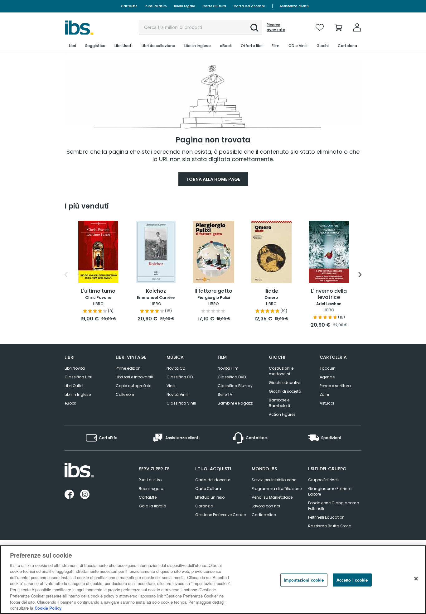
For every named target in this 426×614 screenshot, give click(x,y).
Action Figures (282, 414)
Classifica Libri (78, 377)
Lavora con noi (266, 506)
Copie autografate (133, 385)
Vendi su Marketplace (272, 497)
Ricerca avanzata (276, 27)
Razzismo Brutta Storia (329, 526)
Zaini (324, 394)
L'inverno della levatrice (329, 294)
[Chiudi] (416, 579)
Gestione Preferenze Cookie (220, 514)
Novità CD (176, 368)
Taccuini (328, 368)
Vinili (171, 385)
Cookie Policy (48, 608)
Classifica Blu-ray (235, 385)
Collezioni (125, 394)
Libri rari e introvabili (134, 377)
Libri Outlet (74, 385)
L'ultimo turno (98, 291)
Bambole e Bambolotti (279, 402)
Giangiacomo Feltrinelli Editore (330, 491)
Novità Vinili (177, 394)
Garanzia (204, 506)
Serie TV (225, 394)
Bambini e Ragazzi (236, 403)
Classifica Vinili (181, 403)
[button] (254, 28)
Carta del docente (249, 6)
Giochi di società (285, 391)
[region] (213, 579)
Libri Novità (75, 368)
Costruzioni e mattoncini (281, 371)
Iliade (271, 291)
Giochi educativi (284, 382)
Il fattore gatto (213, 291)
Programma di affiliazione (277, 488)
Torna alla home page (213, 179)
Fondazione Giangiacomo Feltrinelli (333, 505)
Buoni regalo (184, 6)
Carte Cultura (214, 6)
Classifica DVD (232, 377)
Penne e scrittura (335, 385)
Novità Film (228, 368)
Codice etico (264, 514)
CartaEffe (129, 6)
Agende (327, 377)
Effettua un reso (210, 497)
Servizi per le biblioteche (274, 479)
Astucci (327, 403)
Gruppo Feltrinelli (323, 479)
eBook (70, 403)
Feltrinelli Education (326, 517)
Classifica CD (180, 377)
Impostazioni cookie (304, 580)
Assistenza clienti (294, 6)
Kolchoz (156, 291)
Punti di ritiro (156, 6)
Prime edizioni (129, 368)
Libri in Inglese (78, 394)
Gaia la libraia (152, 506)
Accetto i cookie (352, 580)
